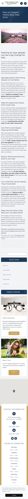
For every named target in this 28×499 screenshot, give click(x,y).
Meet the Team (7, 275)
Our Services (6, 270)
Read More (14, 333)
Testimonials (6, 279)
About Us (5, 265)
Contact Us (6, 284)
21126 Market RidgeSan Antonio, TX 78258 (14, 418)
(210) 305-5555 (14, 427)
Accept (14, 495)
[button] (2, 3)
